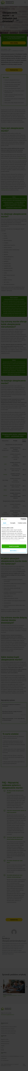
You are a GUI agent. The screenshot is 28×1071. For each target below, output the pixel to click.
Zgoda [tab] (4, 522)
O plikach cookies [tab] (22, 522)
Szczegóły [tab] (12, 522)
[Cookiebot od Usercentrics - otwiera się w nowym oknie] (20, 519)
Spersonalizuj (13, 550)
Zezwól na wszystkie (14, 546)
